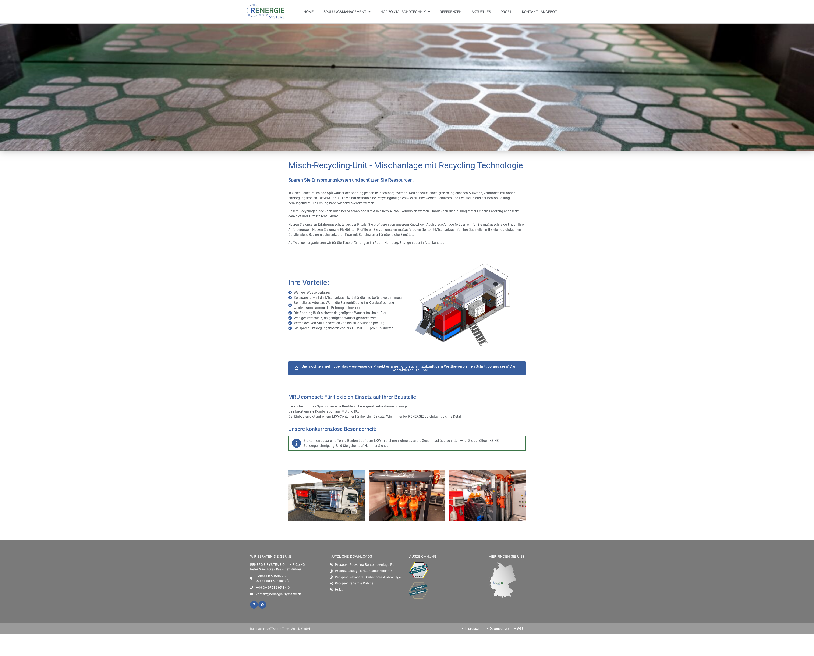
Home (309, 12)
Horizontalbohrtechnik (403, 12)
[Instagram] (254, 605)
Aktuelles (481, 12)
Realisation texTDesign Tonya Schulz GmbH (280, 628)
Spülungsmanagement (344, 12)
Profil (506, 12)
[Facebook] (262, 605)
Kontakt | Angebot (539, 12)
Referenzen (451, 12)
